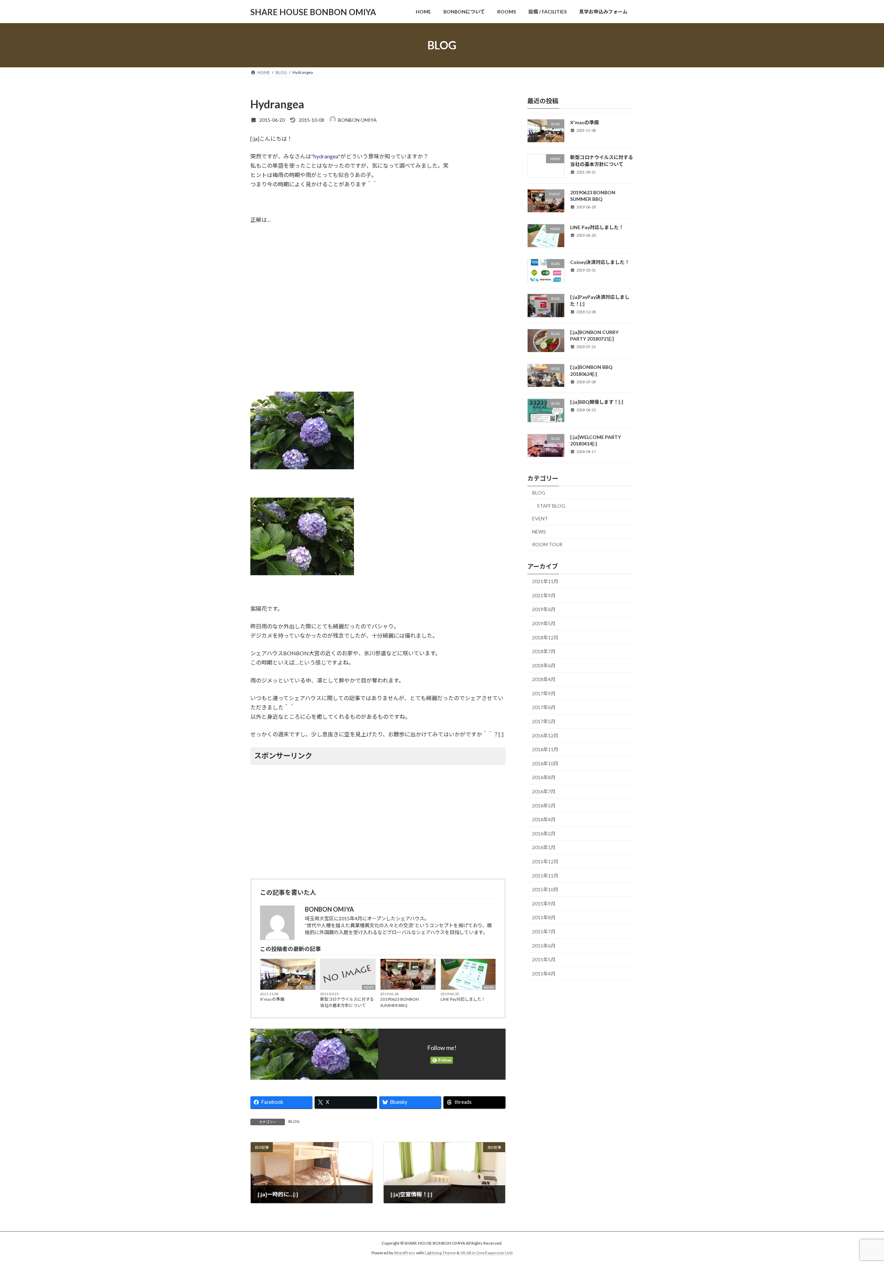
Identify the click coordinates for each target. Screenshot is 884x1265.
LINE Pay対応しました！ (463, 999)
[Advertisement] (378, 820)
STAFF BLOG (551, 506)
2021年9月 (544, 595)
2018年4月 (544, 679)
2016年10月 (545, 763)
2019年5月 (544, 623)
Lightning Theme (440, 1252)
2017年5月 (544, 721)
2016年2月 (544, 833)
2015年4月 (544, 974)
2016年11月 (545, 749)
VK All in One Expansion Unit (486, 1252)
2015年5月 (544, 959)
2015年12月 (545, 861)
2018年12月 (545, 637)
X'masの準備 (272, 999)
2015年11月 (545, 876)
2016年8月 (544, 778)
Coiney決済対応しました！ (600, 262)
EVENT (428, 987)
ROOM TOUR (547, 545)
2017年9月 (544, 693)
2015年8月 (544, 918)
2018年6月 (544, 665)
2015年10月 (545, 889)
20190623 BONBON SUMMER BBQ (399, 1002)
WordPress (404, 1252)
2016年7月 (544, 791)
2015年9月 (544, 903)
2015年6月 (544, 946)
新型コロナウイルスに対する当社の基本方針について (347, 1002)
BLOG (309, 987)
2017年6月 (544, 707)
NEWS (369, 987)
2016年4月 (544, 819)
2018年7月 (544, 651)
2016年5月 (544, 805)
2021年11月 (545, 581)
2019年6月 (544, 609)
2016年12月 (545, 735)
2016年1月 (544, 848)
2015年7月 (544, 931)
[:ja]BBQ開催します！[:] (596, 402)
